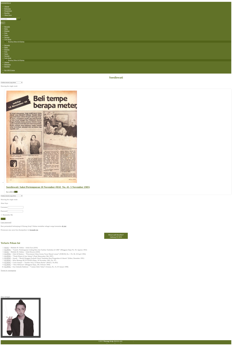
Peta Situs (111, 343)
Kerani (118, 343)
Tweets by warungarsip (8, 270)
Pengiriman (8, 11)
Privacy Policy (126, 343)
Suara (6, 35)
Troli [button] (15, 192)
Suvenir (6, 37)
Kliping (6, 31)
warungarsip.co (6, 3)
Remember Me (8, 215)
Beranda (7, 27)
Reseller (7, 13)
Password (4, 211)
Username (4, 207)
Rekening (7, 9)
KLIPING (7, 250)
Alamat (6, 6)
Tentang (103, 343)
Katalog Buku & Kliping (16, 42)
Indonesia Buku (128, 341)
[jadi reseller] (116, 238)
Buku (6, 29)
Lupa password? (6, 222)
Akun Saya (8, 15)
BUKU (6, 248)
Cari (18, 19)
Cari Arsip (7, 39)
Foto (5, 33)
